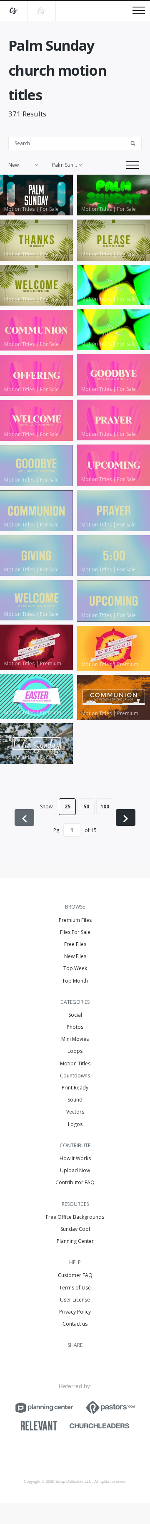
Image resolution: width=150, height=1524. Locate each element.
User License (75, 1299)
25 (67, 806)
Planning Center (75, 1241)
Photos (75, 1026)
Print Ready (75, 1087)
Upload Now (75, 1170)
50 (86, 806)
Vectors (75, 1111)
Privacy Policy (75, 1311)
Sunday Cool (75, 1229)
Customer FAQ (75, 1275)
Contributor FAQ (75, 1182)
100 (104, 806)
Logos (75, 1124)
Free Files (75, 944)
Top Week (75, 968)
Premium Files (75, 920)
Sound (75, 1099)
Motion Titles (75, 1063)
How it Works (75, 1158)
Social (75, 1014)
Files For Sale (75, 932)
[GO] (136, 143)
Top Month (75, 980)
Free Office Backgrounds (75, 1216)
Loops (75, 1051)
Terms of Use (75, 1287)
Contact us (75, 1323)
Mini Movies (75, 1038)
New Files (75, 956)
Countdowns (75, 1075)
